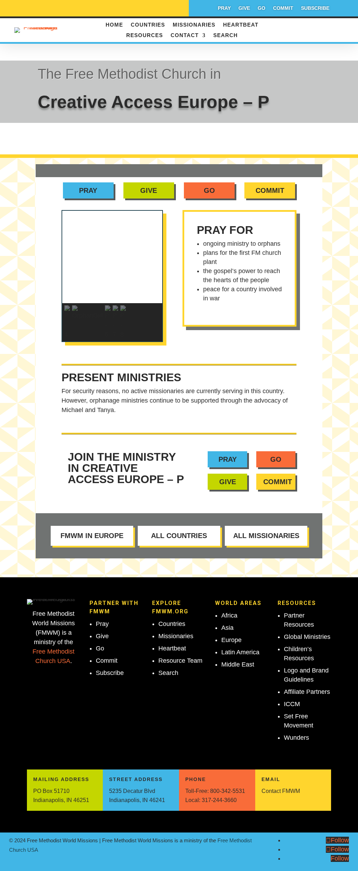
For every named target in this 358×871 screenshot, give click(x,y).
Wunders (296, 737)
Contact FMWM (281, 791)
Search (225, 35)
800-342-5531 (227, 791)
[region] (112, 276)
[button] (112, 286)
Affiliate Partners (307, 691)
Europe (231, 639)
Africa (229, 615)
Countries (148, 25)
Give (244, 8)
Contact (185, 35)
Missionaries (194, 25)
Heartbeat (240, 25)
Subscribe (315, 8)
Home (114, 25)
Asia (227, 627)
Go (261, 8)
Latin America (240, 652)
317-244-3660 (219, 800)
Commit (283, 8)
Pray (224, 8)
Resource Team (180, 660)
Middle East (237, 664)
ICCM (292, 704)
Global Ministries (307, 636)
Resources (144, 35)
